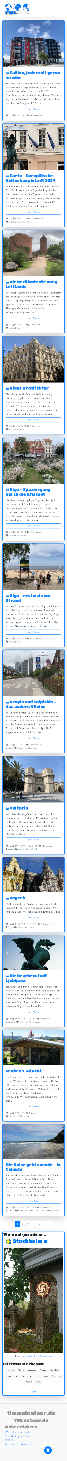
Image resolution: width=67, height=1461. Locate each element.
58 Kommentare (36, 116)
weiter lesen (33, 1106)
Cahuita (11, 1211)
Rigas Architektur (29, 388)
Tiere (37, 1211)
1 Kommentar (34, 325)
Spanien (21, 849)
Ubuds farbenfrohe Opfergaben (36, 1356)
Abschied (56, 1211)
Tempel (21, 1370)
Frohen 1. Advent (24, 1071)
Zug (18, 328)
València (18, 808)
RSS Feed (12, 1440)
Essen (37, 1022)
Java (60, 1376)
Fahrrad (8, 1376)
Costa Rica (13, 1116)
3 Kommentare (34, 1113)
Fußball (34, 849)
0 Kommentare (35, 426)
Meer (19, 642)
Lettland (12, 328)
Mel (10, 116)
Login (33, 1391)
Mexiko (29, 1381)
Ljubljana (12, 1022)
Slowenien (24, 1022)
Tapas (28, 849)
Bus (28, 222)
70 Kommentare (36, 218)
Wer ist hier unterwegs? (17, 1432)
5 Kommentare (46, 1207)
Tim (10, 846)
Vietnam (11, 1370)
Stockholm (28, 1241)
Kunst (31, 1022)
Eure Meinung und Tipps (17, 1436)
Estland (12, 222)
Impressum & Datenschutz (18, 1444)
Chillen (31, 1211)
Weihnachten (24, 1116)
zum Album (33, 109)
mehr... (38, 1381)
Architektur (21, 222)
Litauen (21, 748)
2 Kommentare (35, 532)
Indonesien (32, 1370)
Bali (16, 1376)
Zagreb (17, 898)
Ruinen (43, 1370)
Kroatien (20, 927)
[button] (7, 43)
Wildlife (48, 1211)
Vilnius (11, 748)
